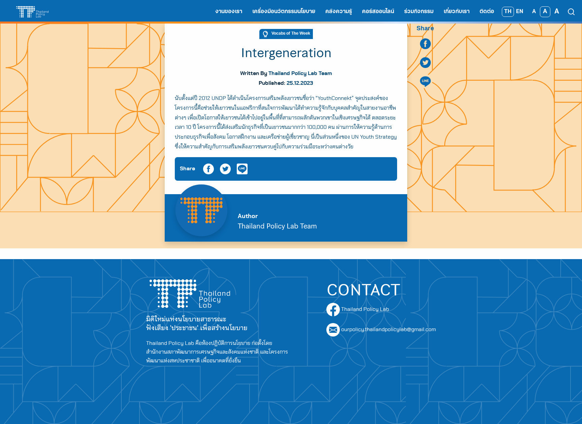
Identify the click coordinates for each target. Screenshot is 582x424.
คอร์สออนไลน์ (378, 11)
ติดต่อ (487, 11)
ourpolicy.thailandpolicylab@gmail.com (388, 329)
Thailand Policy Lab (364, 309)
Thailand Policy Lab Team (300, 73)
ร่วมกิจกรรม (418, 11)
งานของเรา (228, 11)
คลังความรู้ (338, 11)
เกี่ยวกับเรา (457, 11)
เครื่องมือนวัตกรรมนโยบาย (283, 11)
